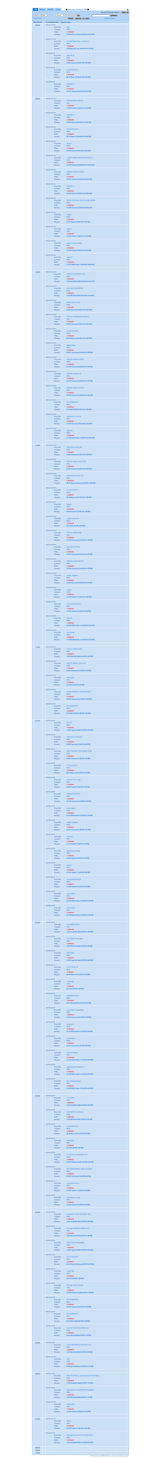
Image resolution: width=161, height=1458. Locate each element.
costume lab (70, 981)
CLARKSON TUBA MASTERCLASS (79, 1214)
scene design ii (71, 808)
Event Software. (113, 1456)
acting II (69, 143)
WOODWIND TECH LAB (75, 476)
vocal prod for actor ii (73, 1183)
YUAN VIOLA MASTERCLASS (77, 1155)
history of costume (72, 1052)
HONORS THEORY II (74, 374)
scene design (70, 632)
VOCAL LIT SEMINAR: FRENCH (78, 317)
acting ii (69, 214)
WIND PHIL (71, 953)
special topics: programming (75, 1010)
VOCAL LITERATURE (74, 533)
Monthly (50, 9)
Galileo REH (70, 1404)
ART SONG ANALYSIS (74, 447)
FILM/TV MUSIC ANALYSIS (76, 461)
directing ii (70, 836)
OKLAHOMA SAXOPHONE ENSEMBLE (80, 1390)
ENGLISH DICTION (73, 547)
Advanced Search (109, 18)
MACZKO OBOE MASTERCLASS (78, 1228)
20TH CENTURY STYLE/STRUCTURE (79, 751)
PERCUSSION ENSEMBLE (75, 1243)
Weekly (42, 9)
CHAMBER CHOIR (73, 924)
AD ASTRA (70, 1098)
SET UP (69, 723)
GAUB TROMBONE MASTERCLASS (79, 1345)
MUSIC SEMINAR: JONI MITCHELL (79, 692)
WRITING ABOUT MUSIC (75, 172)
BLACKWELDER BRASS (75, 288)
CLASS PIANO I (72, 765)
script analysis (71, 893)
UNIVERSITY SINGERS (75, 939)
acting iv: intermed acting (74, 243)
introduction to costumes (74, 416)
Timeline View (66, 22)
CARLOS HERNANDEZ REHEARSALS (80, 158)
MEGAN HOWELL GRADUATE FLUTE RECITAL (83, 1376)
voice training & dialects (74, 604)
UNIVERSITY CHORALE (75, 1112)
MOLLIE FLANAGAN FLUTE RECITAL (80, 1435)
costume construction (73, 518)
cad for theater (71, 908)
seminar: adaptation (72, 575)
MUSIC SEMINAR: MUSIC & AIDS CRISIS (81, 200)
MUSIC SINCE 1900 (73, 302)
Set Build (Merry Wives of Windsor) (78, 41)
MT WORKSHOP (72, 402)
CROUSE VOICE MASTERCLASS (78, 1328)
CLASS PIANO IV (73, 129)
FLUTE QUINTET (72, 1257)
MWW (69, 1421)
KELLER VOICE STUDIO (75, 1285)
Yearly (58, 9)
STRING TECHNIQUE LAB (76, 274)
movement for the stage (73, 780)
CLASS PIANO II (72, 70)
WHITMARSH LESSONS (75, 101)
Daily (35, 9)
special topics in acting (73, 851)
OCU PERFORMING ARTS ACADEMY (79, 1169)
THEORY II (70, 55)
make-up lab (70, 677)
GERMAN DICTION (73, 794)
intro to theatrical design (74, 1081)
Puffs (68, 27)
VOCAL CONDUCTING (75, 649)
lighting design (71, 345)
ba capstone (70, 1024)
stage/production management (75, 1067)
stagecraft (69, 257)
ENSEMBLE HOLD (73, 996)
